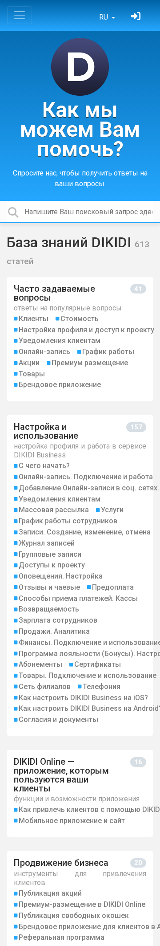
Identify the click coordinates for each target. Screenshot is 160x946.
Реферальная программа (61, 937)
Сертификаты (97, 664)
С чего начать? (44, 465)
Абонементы (40, 664)
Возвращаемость (49, 609)
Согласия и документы (58, 719)
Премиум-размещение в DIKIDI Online (82, 904)
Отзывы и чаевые (49, 587)
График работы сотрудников (68, 521)
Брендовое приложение (60, 384)
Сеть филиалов (45, 686)
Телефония (101, 686)
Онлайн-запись (44, 351)
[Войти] (137, 17)
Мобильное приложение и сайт (72, 820)
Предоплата (113, 587)
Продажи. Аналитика (54, 631)
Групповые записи (50, 554)
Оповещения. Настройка (61, 576)
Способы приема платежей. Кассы (78, 598)
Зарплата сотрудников (58, 620)
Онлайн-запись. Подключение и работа (86, 477)
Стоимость (79, 318)
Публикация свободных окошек (74, 915)
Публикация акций (50, 893)
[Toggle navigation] (19, 15)
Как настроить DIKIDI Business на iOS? (83, 697)
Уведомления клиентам (59, 340)
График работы (108, 351)
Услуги (112, 510)
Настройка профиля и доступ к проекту (86, 330)
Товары (32, 374)
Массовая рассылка (54, 510)
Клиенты (33, 318)
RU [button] (104, 17)
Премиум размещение (90, 363)
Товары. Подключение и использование (87, 675)
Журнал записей (47, 543)
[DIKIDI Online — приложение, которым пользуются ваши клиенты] (80, 793)
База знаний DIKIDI (71, 242)
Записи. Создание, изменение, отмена (85, 532)
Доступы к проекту (52, 565)
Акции (29, 363)
